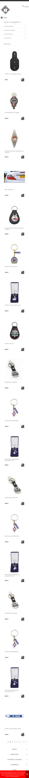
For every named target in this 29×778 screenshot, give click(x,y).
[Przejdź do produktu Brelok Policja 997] (14, 331)
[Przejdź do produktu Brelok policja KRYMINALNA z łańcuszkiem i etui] (14, 562)
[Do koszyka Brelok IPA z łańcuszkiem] (22, 272)
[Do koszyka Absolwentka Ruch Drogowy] (22, 118)
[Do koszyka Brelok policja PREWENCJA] (22, 657)
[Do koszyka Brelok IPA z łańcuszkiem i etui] (22, 311)
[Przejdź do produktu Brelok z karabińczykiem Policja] (14, 716)
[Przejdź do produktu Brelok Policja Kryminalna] (14, 485)
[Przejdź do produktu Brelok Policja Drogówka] (14, 369)
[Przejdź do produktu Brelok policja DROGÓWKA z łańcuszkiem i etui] (14, 446)
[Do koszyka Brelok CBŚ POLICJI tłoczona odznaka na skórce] (22, 234)
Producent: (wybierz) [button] (9, 26)
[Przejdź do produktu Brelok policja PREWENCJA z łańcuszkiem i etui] (14, 677)
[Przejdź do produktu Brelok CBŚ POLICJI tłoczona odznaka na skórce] (14, 215)
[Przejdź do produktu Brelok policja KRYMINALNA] (14, 523)
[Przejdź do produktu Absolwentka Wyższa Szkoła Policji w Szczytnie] (14, 138)
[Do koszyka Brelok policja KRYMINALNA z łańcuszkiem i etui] (22, 580)
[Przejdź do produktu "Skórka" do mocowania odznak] (14, 61)
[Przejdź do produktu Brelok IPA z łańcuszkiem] (14, 254)
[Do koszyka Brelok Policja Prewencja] (22, 619)
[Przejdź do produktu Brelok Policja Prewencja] (14, 600)
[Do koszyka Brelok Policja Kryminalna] (22, 503)
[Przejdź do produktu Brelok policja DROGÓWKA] (14, 408)
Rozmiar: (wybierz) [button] (8, 34)
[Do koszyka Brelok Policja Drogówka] (22, 388)
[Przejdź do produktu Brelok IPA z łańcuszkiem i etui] (14, 292)
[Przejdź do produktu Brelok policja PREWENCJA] (14, 639)
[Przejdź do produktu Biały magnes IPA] (14, 177)
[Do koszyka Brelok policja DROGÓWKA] (22, 426)
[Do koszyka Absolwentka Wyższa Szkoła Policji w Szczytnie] (22, 157)
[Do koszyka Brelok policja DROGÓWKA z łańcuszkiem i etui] (22, 465)
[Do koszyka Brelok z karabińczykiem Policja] (22, 734)
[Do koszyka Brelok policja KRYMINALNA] (22, 541)
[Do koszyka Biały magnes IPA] (22, 195)
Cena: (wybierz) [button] (7, 38)
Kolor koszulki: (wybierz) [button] (9, 30)
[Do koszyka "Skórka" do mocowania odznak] (22, 79)
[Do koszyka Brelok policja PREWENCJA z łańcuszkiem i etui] (22, 696)
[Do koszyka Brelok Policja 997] (22, 349)
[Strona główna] (5, 9)
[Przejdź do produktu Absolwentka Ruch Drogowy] (14, 100)
